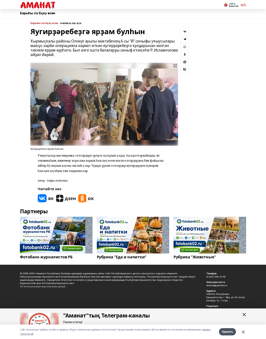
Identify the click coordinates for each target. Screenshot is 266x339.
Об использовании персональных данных (43, 286)
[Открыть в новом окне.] (46, 198)
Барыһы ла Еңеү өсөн (37, 13)
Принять (227, 331)
